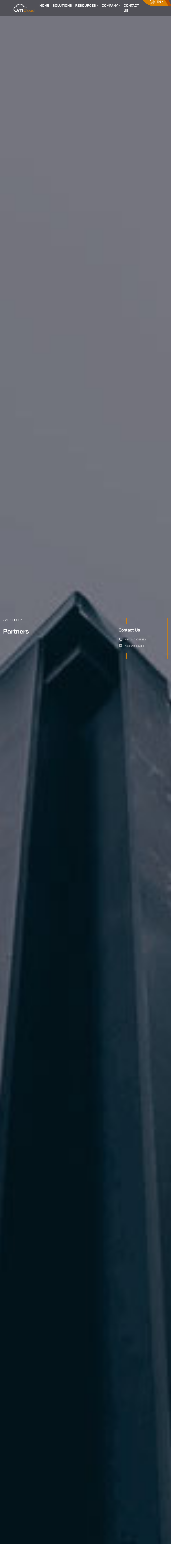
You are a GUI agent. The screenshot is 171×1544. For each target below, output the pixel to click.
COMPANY (110, 5)
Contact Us (131, 8)
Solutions (62, 5)
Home (44, 5)
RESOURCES (85, 5)
